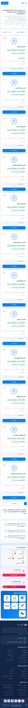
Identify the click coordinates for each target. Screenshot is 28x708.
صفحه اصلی (23, 650)
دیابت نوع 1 (6, 176)
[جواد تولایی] (14, 41)
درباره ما (11, 657)
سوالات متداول (23, 662)
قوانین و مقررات (9, 659)
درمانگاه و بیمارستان (22, 657)
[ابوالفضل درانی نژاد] (14, 429)
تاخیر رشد (9, 138)
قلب (12, 669)
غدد (7, 61)
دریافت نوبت (14, 73)
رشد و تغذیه (9, 99)
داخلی (25, 669)
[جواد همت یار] (14, 121)
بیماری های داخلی (12, 61)
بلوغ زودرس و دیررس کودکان (17, 138)
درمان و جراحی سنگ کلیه (8, 685)
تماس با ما (24, 659)
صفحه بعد (14, 503)
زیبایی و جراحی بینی (9, 695)
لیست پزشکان (10, 650)
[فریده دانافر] (14, 198)
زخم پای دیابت (4, 254)
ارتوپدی (11, 673)
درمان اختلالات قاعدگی (18, 408)
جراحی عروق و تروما (18, 369)
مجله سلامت (10, 652)
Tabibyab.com (6, 705)
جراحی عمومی (23, 676)
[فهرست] (25, 3)
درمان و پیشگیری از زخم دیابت (16, 485)
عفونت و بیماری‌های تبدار (21, 690)
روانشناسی (10, 678)
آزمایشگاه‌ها (24, 655)
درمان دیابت (23, 687)
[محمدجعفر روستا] (14, 352)
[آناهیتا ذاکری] (14, 275)
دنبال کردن (14, 587)
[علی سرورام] (14, 313)
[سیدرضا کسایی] (14, 82)
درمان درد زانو (10, 690)
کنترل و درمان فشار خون (8, 692)
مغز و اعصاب (23, 671)
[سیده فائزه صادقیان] (14, 159)
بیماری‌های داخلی (15, 53)
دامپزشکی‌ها (10, 655)
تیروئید (7, 215)
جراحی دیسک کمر (22, 692)
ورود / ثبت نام (4, 3)
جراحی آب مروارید (22, 695)
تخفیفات (24, 652)
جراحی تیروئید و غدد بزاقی (17, 99)
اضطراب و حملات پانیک (21, 685)
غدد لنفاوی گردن (19, 61)
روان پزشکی (24, 673)
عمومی (11, 671)
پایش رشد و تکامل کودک (8, 687)
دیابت (5, 138)
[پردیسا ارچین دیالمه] (14, 236)
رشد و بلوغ (10, 254)
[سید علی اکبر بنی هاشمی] (14, 468)
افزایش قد (4, 61)
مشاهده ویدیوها (14, 575)
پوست (25, 678)
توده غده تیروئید (19, 176)
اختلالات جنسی (10, 408)
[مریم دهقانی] (14, 391)
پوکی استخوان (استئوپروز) (17, 215)
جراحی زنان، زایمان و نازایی (7, 676)
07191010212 (20, 638)
